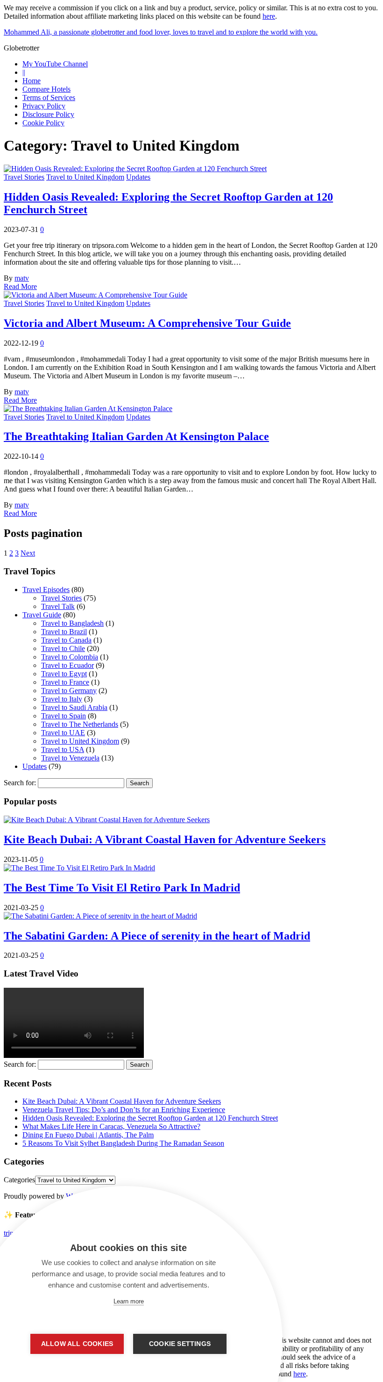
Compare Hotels (46, 89)
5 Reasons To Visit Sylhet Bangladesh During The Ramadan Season (123, 1143)
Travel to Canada (66, 640)
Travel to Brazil (64, 632)
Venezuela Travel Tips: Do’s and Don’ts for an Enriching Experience (123, 1110)
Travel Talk (58, 606)
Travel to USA (62, 749)
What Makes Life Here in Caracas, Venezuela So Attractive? (111, 1126)
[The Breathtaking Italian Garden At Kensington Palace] (88, 408)
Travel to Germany (69, 691)
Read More (20, 286)
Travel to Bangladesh (72, 623)
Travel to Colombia (69, 657)
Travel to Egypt (64, 674)
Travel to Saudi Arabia (74, 707)
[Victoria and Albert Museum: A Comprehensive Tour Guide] (95, 295)
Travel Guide (41, 615)
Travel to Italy (61, 699)
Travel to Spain (63, 716)
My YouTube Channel (55, 64)
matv (21, 278)
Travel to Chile (63, 648)
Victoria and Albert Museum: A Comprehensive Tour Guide (147, 323)
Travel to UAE (63, 733)
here (268, 16)
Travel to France (65, 682)
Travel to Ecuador (67, 665)
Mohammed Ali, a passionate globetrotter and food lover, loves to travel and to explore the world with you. (161, 32)
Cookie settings (180, 1343)
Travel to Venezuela (70, 758)
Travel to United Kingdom (85, 177)
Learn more (128, 1301)
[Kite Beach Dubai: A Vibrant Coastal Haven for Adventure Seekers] (107, 820)
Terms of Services (48, 97)
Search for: (20, 783)
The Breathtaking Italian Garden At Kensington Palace (136, 436)
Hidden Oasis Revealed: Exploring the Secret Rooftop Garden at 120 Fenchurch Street (150, 1118)
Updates (138, 177)
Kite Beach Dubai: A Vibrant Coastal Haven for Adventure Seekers (165, 839)
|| (23, 72)
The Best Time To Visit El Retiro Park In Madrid (122, 888)
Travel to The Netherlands (79, 724)
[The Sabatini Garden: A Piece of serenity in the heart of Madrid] (100, 916)
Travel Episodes (46, 589)
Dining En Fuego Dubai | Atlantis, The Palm (88, 1135)
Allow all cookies (77, 1343)
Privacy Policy (43, 106)
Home (31, 81)
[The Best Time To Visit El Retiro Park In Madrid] (79, 868)
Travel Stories (24, 177)
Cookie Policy (43, 123)
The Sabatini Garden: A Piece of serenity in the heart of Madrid (157, 936)
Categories (19, 1180)
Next (28, 553)
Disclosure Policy (48, 114)
